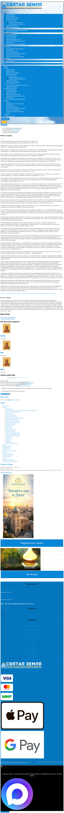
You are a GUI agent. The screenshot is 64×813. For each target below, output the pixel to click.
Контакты (5, 59)
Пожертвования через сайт (16, 22)
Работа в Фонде (10, 61)
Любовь (2, 336)
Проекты (5, 452)
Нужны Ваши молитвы (32, 636)
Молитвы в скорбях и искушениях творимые (14, 417)
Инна (1, 352)
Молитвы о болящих (9, 425)
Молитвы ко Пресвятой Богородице (13, 420)
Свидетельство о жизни (12, 17)
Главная (5, 11)
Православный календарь (13, 27)
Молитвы (5, 407)
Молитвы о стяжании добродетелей (13, 432)
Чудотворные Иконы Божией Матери (16, 44)
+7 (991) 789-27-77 (6, 589)
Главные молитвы (9, 408)
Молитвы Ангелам (9, 413)
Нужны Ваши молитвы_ (12, 51)
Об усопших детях (9, 438)
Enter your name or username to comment (10, 382)
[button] (32, 64)
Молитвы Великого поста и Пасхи (12, 419)
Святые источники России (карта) (15, 56)
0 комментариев (15, 131)
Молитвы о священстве (10, 431)
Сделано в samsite (61, 764)
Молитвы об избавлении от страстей (13, 434)
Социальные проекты (11, 31)
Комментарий (4, 381)
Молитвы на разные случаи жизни (12, 422)
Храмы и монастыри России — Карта (15, 41)
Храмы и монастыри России (13, 39)
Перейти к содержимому (6, 1)
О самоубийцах (8, 437)
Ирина (2, 369)
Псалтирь (7, 440)
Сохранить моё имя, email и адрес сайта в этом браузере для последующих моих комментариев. (27, 388)
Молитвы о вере (9, 426)
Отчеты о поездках (11, 38)
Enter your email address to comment (9, 384)
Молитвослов (9, 50)
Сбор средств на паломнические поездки (17, 30)
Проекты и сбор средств (32, 630)
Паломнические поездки (8, 33)
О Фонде (5, 13)
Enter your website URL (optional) (8, 385)
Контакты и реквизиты (32, 659)
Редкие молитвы (9, 441)
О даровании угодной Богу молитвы (12, 435)
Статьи (8, 47)
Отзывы (8, 58)
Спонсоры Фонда (10, 14)
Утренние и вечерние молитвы (12, 443)
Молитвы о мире (9, 428)
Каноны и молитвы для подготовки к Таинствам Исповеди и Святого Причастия (21, 410)
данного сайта (34, 762)
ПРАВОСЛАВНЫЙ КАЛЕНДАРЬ (6, 472)
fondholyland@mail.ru (8, 596)
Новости (5, 45)
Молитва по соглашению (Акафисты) (15, 53)
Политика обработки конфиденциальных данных (32, 760)
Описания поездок (6, 449)
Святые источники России (13, 55)
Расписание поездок (11, 36)
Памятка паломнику (11, 34)
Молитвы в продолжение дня (11, 416)
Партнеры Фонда (10, 16)
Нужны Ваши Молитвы (16, 128)
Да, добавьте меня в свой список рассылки (13, 391)
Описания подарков (7, 447)
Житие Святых (10, 42)
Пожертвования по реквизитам (17, 24)
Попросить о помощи (11, 25)
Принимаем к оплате (32, 671)
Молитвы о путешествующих (11, 429)
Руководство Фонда (11, 19)
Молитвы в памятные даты (11, 414)
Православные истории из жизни (15, 48)
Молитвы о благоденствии (11, 423)
